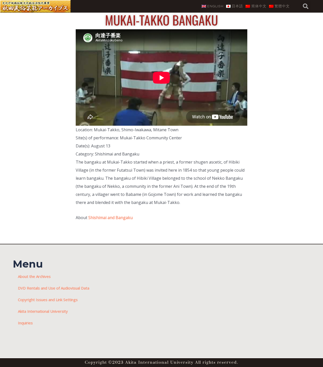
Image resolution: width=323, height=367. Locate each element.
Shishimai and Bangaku (110, 217)
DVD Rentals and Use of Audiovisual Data (53, 288)
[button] (306, 6)
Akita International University (43, 311)
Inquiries (25, 322)
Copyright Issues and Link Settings (48, 299)
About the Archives (34, 276)
